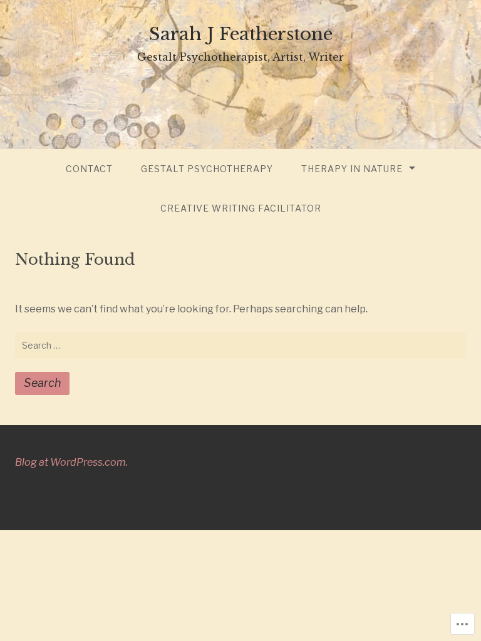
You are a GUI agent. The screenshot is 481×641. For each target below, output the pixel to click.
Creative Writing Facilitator (240, 208)
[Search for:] (240, 345)
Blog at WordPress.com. (71, 462)
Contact (89, 168)
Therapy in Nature (352, 168)
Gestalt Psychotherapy (207, 168)
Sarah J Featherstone (241, 34)
